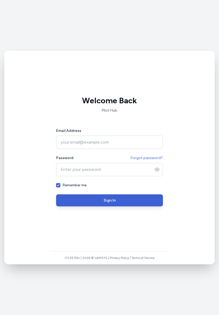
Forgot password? (147, 158)
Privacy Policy (120, 258)
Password (64, 158)
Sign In (110, 200)
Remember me (74, 185)
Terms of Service (143, 258)
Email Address (68, 130)
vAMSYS (101, 258)
